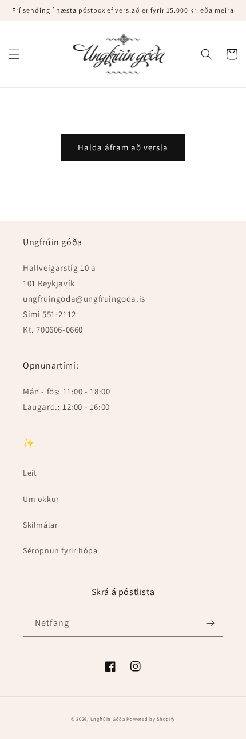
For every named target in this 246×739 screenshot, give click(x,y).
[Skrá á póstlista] (210, 623)
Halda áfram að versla (123, 147)
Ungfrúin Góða (107, 719)
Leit (30, 473)
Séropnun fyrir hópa (60, 550)
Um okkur (41, 499)
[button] (14, 54)
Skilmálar (40, 525)
